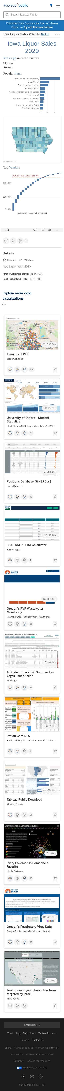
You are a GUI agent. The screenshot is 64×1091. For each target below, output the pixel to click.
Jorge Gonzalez (15, 359)
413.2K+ (51, 917)
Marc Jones (13, 998)
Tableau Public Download (24, 799)
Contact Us (37, 1040)
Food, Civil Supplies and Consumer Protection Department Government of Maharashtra (30, 741)
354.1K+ (51, 599)
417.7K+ (52, 408)
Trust (10, 1033)
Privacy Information (47, 1048)
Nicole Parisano (15, 871)
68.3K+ (52, 662)
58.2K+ (52, 535)
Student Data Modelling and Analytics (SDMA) (30, 426)
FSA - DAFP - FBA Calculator (26, 545)
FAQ (25, 1033)
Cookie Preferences (38, 1061)
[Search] (6, 14)
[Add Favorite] (55, 370)
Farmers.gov (13, 549)
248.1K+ (51, 471)
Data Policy (17, 1055)
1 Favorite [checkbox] (12, 260)
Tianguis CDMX (18, 354)
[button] (23, 1076)
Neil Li (45, 34)
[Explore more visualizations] (51, 5)
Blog (17, 1033)
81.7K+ (52, 726)
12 (31, 815)
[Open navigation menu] (58, 5)
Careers (25, 1040)
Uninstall (19, 1061)
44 (31, 942)
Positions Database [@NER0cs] (29, 481)
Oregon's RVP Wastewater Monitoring (25, 610)
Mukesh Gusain (15, 804)
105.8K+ (51, 790)
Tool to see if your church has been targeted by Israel (31, 992)
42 (31, 497)
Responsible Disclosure (40, 1055)
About (33, 1033)
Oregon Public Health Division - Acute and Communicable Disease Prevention (28, 617)
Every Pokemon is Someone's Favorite (27, 865)
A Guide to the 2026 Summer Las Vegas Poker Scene (30, 674)
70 (31, 433)
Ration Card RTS (18, 736)
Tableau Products (47, 1033)
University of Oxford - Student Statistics (28, 419)
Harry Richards (14, 486)
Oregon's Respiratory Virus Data (29, 927)
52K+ (53, 853)
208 (31, 369)
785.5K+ (51, 344)
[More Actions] (57, 34)
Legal (8, 1048)
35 (31, 624)
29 (31, 687)
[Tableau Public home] (16, 5)
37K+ (53, 980)
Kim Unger (12, 680)
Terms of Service (23, 1048)
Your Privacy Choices (35, 1068)
